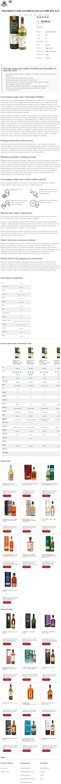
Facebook (42, 771)
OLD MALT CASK (28, 14)
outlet (47, 54)
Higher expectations (51, 51)
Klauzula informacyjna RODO (27, 778)
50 (46, 38)
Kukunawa (14, 14)
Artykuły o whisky (5, 771)
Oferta (20, 14)
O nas (41, 778)
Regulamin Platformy (25, 768)
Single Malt (46, 14)
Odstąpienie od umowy (25, 782)
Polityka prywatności (25, 775)
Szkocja (40, 14)
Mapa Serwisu (4, 768)
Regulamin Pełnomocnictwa (27, 771)
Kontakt (42, 775)
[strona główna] (4, 6)
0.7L (46, 41)
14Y (35, 14)
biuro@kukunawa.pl (45, 768)
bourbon (47, 58)
